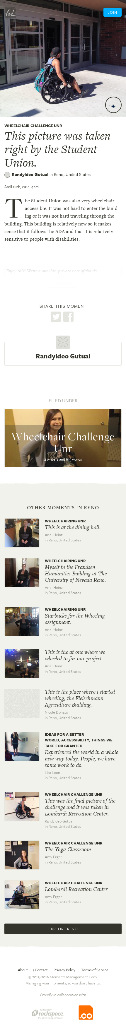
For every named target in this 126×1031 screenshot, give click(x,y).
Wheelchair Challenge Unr (33, 126)
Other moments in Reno (63, 507)
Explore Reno (63, 929)
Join (112, 12)
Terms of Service (94, 970)
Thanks (63, 283)
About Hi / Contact (33, 970)
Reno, (72, 174)
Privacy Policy (64, 970)
